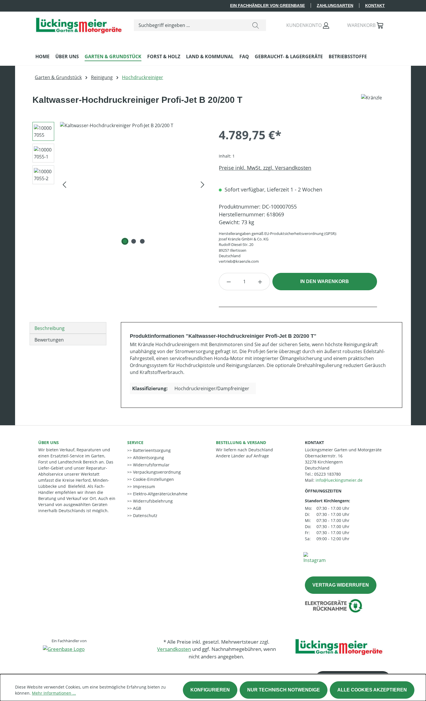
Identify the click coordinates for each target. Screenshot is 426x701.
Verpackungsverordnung (156, 472)
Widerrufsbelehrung (152, 501)
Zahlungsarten (335, 5)
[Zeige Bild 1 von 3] (125, 241)
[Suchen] (255, 25)
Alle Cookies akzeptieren (372, 689)
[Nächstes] (202, 184)
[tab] (68, 328)
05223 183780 (327, 474)
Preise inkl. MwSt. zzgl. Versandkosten (265, 167)
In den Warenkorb (324, 281)
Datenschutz (144, 515)
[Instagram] (314, 557)
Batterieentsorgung (151, 450)
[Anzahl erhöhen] (260, 281)
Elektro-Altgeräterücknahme (159, 493)
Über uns (48, 442)
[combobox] (189, 25)
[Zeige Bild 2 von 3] (133, 241)
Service (135, 442)
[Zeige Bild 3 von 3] (142, 241)
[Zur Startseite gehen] (78, 24)
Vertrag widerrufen (340, 585)
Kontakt (375, 5)
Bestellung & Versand (241, 442)
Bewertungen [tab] (49, 340)
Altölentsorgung (148, 457)
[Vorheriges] (64, 184)
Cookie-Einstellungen (153, 479)
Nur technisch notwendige (283, 689)
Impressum (143, 486)
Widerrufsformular (151, 465)
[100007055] (133, 184)
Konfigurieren (210, 689)
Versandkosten (174, 649)
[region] (117, 184)
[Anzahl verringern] (229, 281)
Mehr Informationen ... (54, 693)
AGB (136, 508)
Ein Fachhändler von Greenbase (267, 5)
